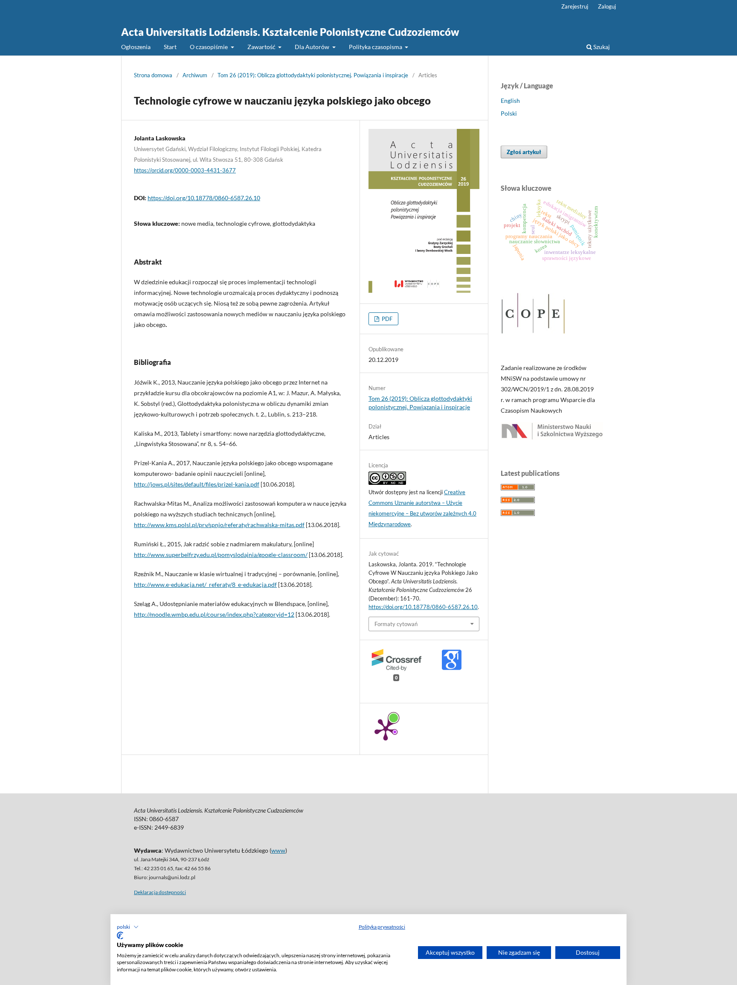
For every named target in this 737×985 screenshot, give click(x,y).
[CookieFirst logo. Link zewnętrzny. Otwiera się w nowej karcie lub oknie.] (120, 935)
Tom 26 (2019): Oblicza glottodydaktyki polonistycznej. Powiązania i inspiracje (313, 75)
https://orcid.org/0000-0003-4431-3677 (185, 170)
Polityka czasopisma (376, 46)
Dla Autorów (313, 46)
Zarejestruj (574, 6)
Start (170, 46)
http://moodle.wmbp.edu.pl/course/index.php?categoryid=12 (214, 614)
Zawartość (262, 46)
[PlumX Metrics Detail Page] (385, 729)
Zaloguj (607, 6)
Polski (509, 113)
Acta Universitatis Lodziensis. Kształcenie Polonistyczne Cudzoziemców (290, 32)
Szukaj (601, 46)
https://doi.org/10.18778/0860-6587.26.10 (204, 197)
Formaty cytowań (396, 624)
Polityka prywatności (382, 927)
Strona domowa (153, 75)
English (510, 100)
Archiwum (195, 75)
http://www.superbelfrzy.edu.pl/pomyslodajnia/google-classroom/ (221, 554)
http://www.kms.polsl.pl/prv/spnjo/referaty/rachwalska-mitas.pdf (219, 524)
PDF (386, 318)
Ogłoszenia (136, 46)
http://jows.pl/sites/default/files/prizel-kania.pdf (196, 484)
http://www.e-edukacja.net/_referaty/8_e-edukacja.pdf (205, 584)
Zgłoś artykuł (524, 152)
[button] (128, 927)
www (278, 850)
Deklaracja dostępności (160, 892)
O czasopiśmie (209, 46)
